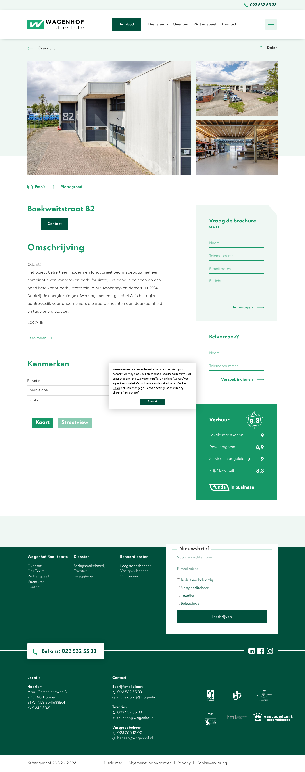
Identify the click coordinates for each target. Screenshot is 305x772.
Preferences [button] (131, 392)
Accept (152, 401)
